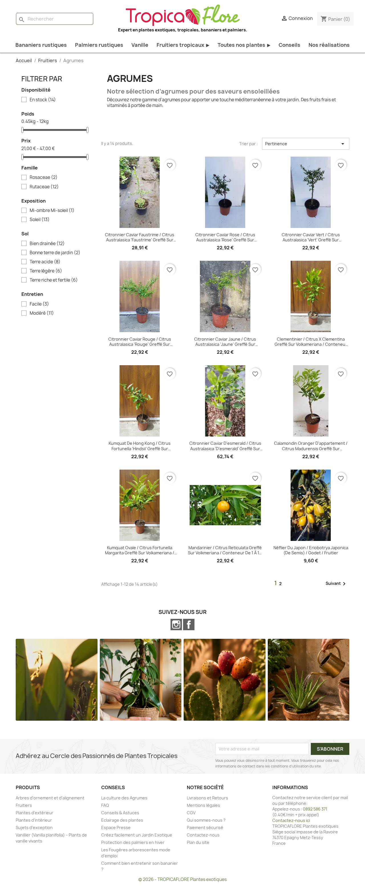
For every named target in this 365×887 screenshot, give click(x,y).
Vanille (139, 45)
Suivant (337, 583)
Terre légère (46, 271)
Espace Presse (116, 827)
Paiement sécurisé (205, 827)
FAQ (105, 805)
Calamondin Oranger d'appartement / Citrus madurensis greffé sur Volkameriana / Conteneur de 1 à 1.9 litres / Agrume (311, 446)
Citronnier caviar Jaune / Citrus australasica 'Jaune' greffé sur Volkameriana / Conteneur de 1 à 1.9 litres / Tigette (225, 342)
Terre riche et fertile (54, 280)
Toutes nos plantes (244, 45)
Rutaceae (44, 187)
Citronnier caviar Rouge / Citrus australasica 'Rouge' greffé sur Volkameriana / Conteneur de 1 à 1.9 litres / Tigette (139, 342)
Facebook (188, 624)
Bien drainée (47, 243)
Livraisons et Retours (207, 798)
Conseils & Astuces (120, 812)
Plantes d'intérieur (34, 820)
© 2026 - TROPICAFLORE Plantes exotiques (182, 879)
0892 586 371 (315, 809)
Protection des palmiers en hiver (133, 842)
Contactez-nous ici (291, 820)
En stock (43, 100)
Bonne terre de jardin (55, 253)
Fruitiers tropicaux (183, 45)
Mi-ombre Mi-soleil (52, 210)
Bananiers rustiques (41, 45)
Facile (39, 304)
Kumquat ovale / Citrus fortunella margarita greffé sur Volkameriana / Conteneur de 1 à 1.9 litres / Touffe (139, 550)
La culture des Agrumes (124, 798)
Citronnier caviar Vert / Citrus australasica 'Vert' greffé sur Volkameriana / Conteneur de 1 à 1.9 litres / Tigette (310, 237)
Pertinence (305, 143)
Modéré (42, 313)
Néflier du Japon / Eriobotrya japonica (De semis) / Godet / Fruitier (310, 550)
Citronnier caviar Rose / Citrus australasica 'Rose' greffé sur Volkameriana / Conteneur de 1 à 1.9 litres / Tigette (225, 237)
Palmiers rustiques (99, 45)
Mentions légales (203, 805)
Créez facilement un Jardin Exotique (136, 835)
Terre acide (45, 262)
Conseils (289, 45)
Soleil (40, 220)
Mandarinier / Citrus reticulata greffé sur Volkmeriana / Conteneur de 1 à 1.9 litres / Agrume (225, 550)
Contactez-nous (203, 835)
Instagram (176, 624)
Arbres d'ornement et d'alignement (50, 798)
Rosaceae (44, 177)
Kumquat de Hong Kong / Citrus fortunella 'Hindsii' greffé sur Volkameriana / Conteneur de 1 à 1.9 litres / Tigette (139, 446)
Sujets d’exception (34, 827)
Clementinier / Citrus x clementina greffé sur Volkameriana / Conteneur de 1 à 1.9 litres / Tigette (311, 342)
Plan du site (198, 842)
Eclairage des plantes (122, 820)
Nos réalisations (329, 45)
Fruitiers (24, 805)
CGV (191, 812)
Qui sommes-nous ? (206, 820)
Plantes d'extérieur (34, 812)
